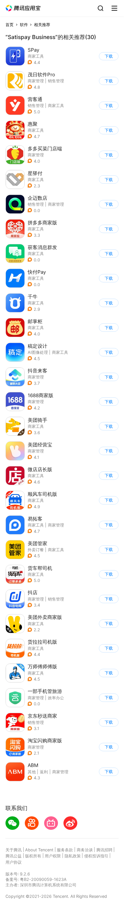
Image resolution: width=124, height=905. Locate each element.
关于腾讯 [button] (13, 849)
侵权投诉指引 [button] (96, 855)
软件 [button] (24, 24)
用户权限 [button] (53, 855)
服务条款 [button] (65, 849)
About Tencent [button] (39, 849)
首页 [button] (9, 24)
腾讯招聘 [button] (104, 849)
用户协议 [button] (13, 862)
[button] (23, 8)
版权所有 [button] (33, 855)
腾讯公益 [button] (13, 855)
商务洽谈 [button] (85, 849)
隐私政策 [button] (73, 855)
